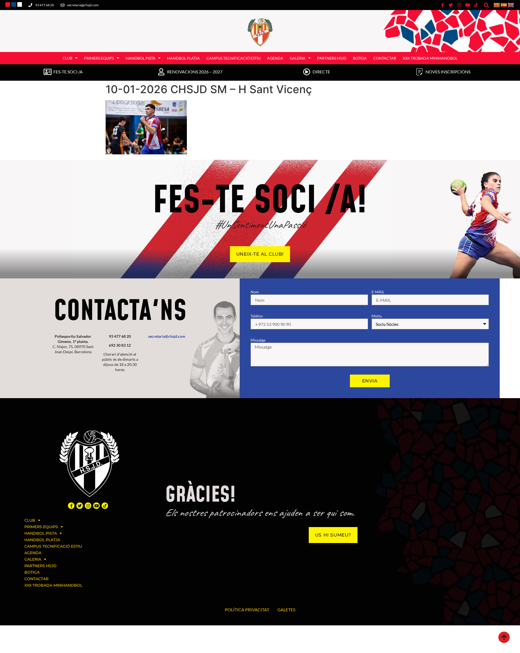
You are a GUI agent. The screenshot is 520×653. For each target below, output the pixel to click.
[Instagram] (88, 505)
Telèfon (257, 316)
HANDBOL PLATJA (183, 58)
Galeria (298, 58)
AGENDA (275, 58)
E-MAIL (378, 292)
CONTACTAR (384, 58)
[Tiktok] (105, 505)
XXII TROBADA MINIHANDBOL (430, 58)
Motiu (377, 316)
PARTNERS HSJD (331, 58)
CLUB (67, 58)
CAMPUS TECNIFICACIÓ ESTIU (233, 58)
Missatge (258, 340)
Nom (255, 292)
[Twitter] (79, 505)
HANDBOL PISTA (140, 58)
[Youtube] (96, 505)
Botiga (360, 58)
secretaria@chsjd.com (166, 336)
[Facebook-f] (71, 505)
